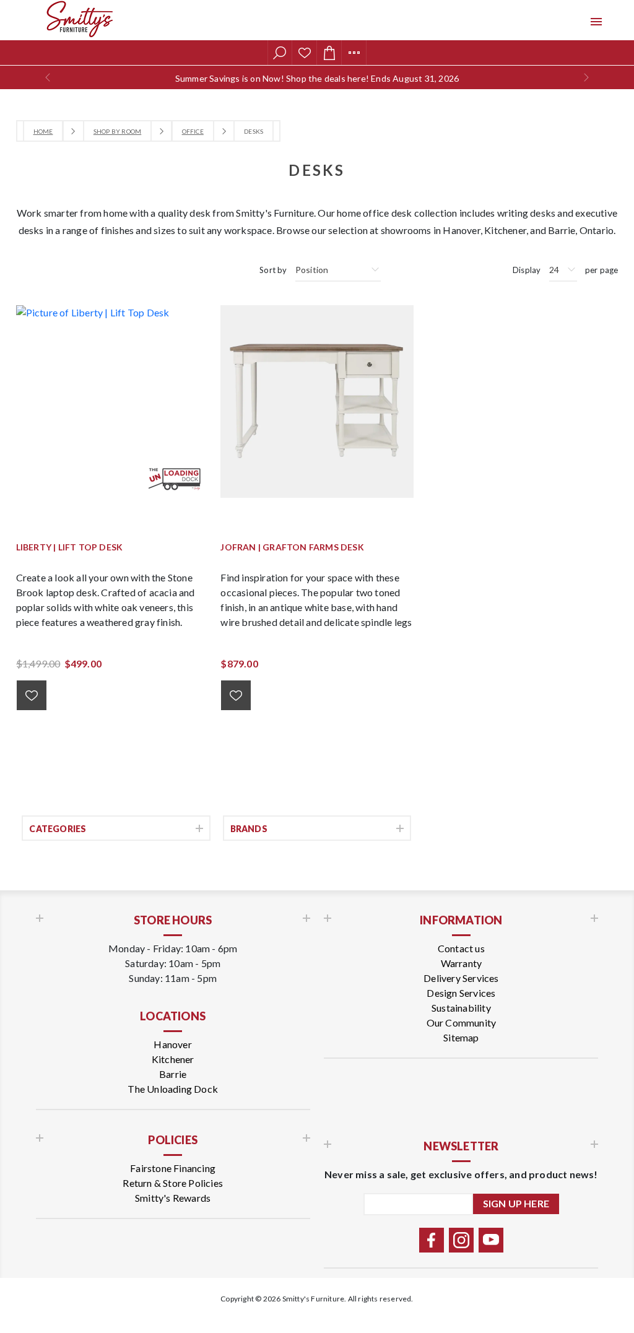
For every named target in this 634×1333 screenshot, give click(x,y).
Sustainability (461, 1008)
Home (43, 131)
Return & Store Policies (173, 1183)
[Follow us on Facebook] (431, 1240)
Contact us (461, 948)
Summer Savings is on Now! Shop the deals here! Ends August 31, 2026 (317, 78)
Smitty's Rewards (173, 1198)
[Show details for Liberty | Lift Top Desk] (112, 401)
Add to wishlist (31, 695)
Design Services (461, 993)
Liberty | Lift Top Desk (69, 547)
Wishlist (304, 52)
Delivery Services (460, 978)
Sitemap (461, 1037)
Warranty (461, 963)
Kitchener (173, 1059)
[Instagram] (461, 1240)
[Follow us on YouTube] (491, 1240)
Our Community (462, 1022)
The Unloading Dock (173, 1089)
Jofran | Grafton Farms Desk (291, 547)
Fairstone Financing (172, 1168)
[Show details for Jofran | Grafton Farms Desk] (316, 401)
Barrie (172, 1074)
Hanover (172, 1045)
